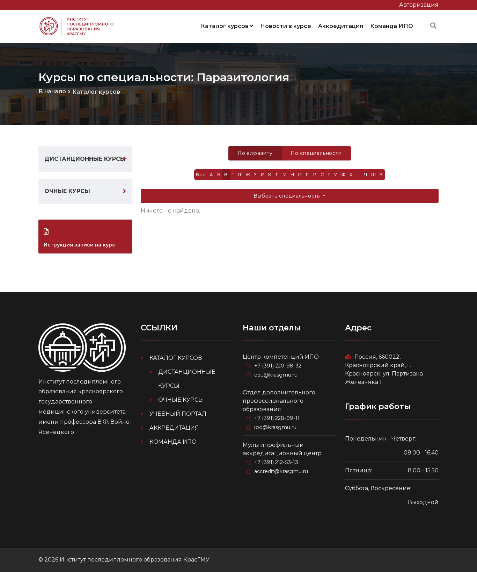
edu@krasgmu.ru (276, 375)
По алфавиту (255, 153)
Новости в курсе (285, 26)
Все (201, 174)
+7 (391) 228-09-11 (277, 418)
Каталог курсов (225, 26)
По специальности (316, 153)
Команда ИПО (391, 26)
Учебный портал (177, 413)
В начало (52, 91)
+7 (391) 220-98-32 (277, 366)
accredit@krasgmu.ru (281, 471)
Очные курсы (67, 191)
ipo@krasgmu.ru (275, 427)
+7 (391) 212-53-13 (276, 462)
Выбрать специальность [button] (288, 196)
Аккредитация (340, 26)
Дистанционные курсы (85, 159)
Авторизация (419, 4)
